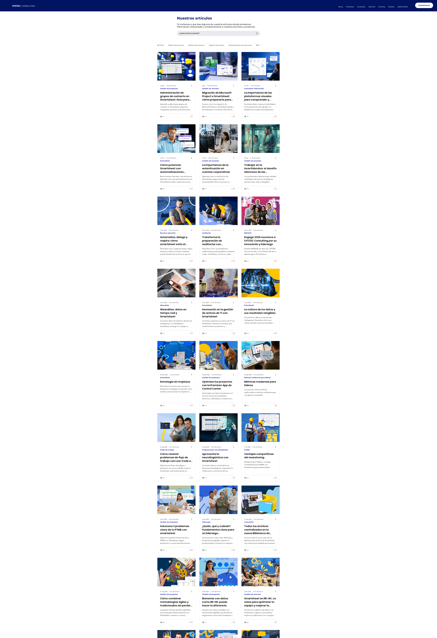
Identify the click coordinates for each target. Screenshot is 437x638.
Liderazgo (206, 522)
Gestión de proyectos (196, 45)
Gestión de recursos (216, 45)
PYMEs (247, 450)
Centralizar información (254, 89)
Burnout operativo (168, 233)
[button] (350, 7)
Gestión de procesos (176, 45)
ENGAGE (247, 233)
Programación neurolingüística (215, 450)
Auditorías (206, 233)
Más (257, 45)
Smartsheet (165, 161)
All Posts (160, 45)
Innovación (249, 522)
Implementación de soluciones (240, 45)
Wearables (164, 305)
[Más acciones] (192, 85)
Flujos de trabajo (167, 450)
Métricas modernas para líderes (257, 378)
